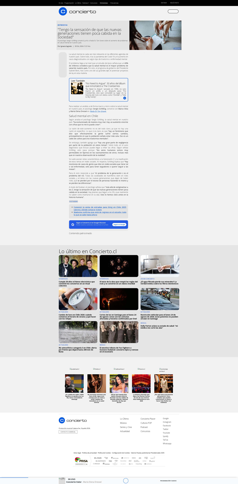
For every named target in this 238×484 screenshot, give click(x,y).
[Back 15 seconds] (120, 480)
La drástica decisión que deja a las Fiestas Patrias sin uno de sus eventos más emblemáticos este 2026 (141, 398)
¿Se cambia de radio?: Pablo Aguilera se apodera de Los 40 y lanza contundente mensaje (74, 397)
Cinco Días (123, 461)
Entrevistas (104, 3)
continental (130, 461)
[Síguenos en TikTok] (163, 11)
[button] (14, 477)
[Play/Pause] (125, 480)
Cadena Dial (146, 461)
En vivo (61, 3)
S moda (130, 466)
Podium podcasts (96, 463)
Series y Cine (126, 427)
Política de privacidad (89, 453)
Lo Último (78, 3)
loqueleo (138, 466)
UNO (110, 461)
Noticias (85, 3)
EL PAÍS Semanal (135, 461)
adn (146, 458)
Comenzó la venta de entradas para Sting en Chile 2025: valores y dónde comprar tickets (100, 208)
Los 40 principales (106, 458)
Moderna (106, 466)
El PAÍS (98, 458)
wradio (116, 461)
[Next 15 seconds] (130, 480)
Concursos (93, 3)
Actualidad (74, 201)
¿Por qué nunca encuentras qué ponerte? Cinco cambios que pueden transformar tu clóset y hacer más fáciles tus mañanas (164, 398)
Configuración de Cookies (121, 453)
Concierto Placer (148, 418)
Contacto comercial (68, 432)
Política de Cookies (104, 453)
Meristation (147, 466)
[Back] (115, 480)
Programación (69, 3)
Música (123, 422)
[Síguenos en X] (154, 11)
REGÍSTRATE (174, 3)
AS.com (139, 458)
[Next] (136, 480)
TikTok (165, 440)
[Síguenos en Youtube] (157, 11)
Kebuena (153, 461)
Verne (140, 461)
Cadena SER (134, 458)
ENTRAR (164, 3)
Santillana (115, 458)
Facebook (166, 425)
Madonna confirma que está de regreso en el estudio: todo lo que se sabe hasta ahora (100, 213)
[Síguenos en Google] (145, 11)
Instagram (166, 422)
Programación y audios (168, 481)
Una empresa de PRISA (81, 459)
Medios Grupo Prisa (81, 464)
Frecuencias (114, 3)
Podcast (144, 427)
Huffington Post (100, 461)
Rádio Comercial (155, 466)
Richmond (96, 466)
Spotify (165, 436)
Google (165, 418)
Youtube (166, 433)
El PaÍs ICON (122, 466)
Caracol (152, 458)
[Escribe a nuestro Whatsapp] (166, 11)
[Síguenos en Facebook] (151, 11)
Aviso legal (77, 453)
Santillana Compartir (125, 458)
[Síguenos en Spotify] (160, 11)
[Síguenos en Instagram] (148, 11)
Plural (114, 466)
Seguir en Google (119, 224)
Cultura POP (146, 422)
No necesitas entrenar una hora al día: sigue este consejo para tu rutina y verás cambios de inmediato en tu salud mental (97, 398)
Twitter (165, 429)
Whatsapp (166, 443)
